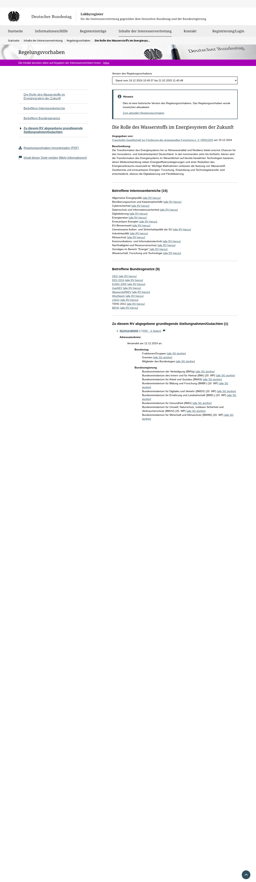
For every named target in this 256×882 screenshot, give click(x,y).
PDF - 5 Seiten (151, 330)
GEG (115, 276)
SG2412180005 (129, 330)
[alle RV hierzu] (152, 197)
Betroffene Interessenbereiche (44, 108)
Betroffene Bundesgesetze (42, 118)
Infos (106, 62)
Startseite (15, 31)
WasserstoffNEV (121, 291)
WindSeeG (118, 295)
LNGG (116, 299)
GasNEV (117, 288)
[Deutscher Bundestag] (42, 16)
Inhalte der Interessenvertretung (145, 31)
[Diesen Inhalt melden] (164, 330)
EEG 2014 (118, 280)
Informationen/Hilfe (51, 31)
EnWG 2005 (119, 284)
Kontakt (190, 31)
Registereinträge (93, 31)
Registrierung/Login (228, 31)
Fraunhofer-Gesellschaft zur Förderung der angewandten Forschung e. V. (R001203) (162, 139)
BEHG (115, 307)
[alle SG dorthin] (176, 353)
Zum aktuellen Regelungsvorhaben (143, 112)
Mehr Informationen (73, 157)
